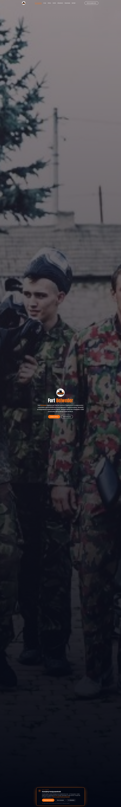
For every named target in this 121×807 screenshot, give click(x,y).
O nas (44, 3)
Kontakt (73, 3)
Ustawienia (71, 800)
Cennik (54, 3)
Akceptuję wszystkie (48, 800)
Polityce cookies (56, 796)
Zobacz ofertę (54, 416)
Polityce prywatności (65, 796)
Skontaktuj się (67, 416)
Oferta (49, 3)
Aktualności (60, 3)
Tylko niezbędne (60, 800)
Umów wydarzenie (91, 3)
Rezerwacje (67, 3)
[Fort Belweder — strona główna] (24, 3)
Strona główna (38, 3)
